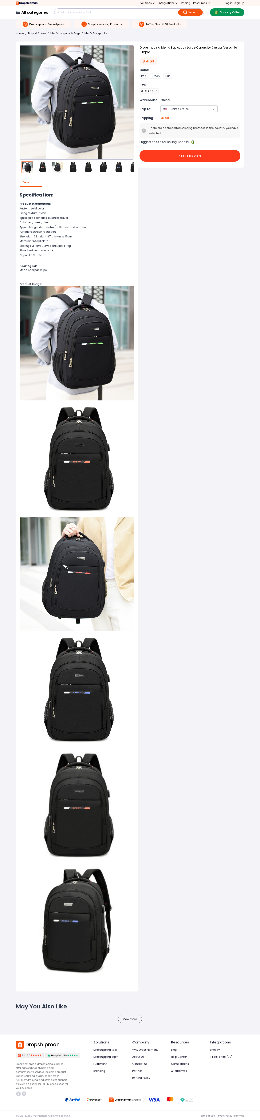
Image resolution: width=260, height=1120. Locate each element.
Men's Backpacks (96, 33)
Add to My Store (190, 156)
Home (20, 33)
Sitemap (239, 1115)
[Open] (213, 109)
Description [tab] (31, 182)
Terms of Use (207, 1115)
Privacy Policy (224, 1115)
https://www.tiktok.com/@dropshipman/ (19, 1093)
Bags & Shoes (37, 33)
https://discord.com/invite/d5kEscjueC (24, 1093)
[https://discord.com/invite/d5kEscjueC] (24, 1093)
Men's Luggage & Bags (65, 33)
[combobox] (183, 109)
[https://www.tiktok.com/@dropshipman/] (18, 1093)
